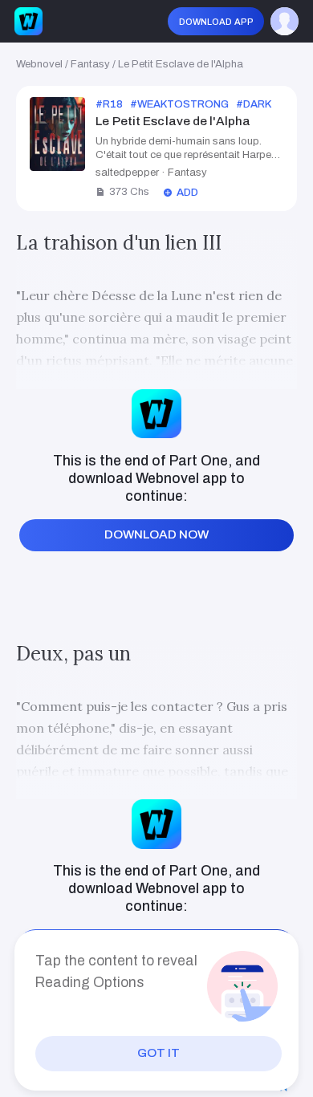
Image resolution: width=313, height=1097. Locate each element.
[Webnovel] (28, 21)
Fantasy (90, 64)
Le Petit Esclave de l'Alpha (180, 64)
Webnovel (39, 64)
